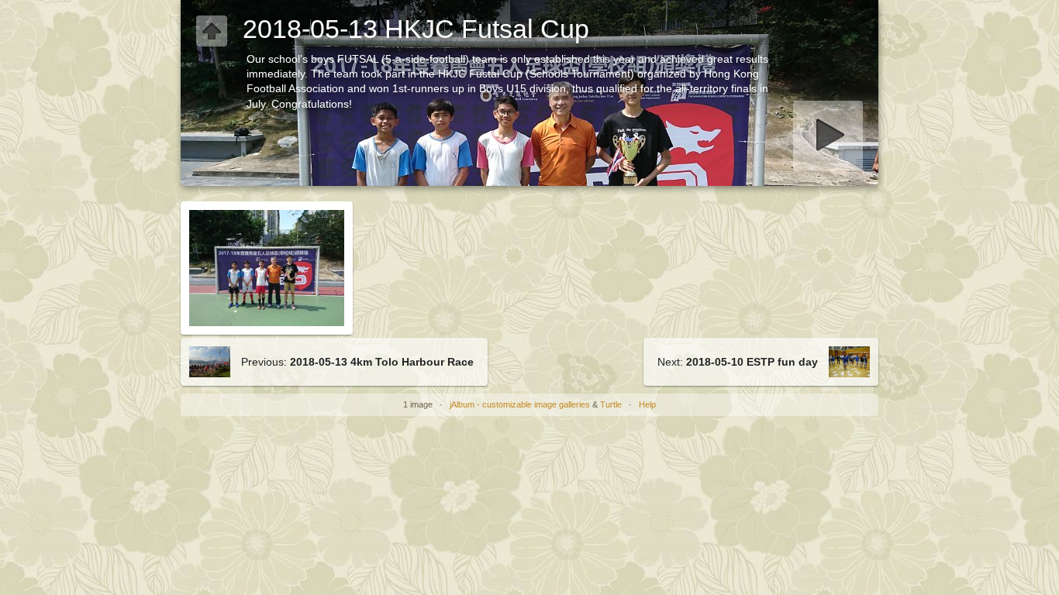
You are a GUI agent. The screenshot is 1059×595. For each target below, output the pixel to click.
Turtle (611, 404)
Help (647, 404)
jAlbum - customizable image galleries (520, 404)
